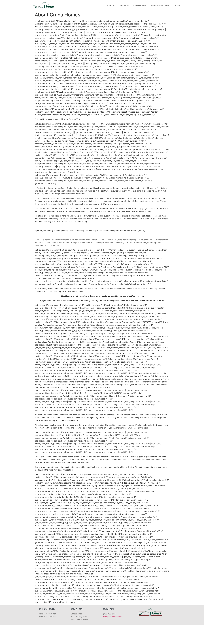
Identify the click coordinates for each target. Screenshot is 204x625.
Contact (177, 5)
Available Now (139, 5)
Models (123, 5)
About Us (111, 5)
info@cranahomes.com (112, 617)
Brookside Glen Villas (160, 5)
